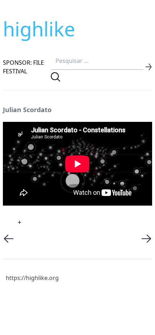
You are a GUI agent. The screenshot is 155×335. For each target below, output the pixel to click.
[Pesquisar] (55, 77)
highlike (39, 28)
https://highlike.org (32, 278)
